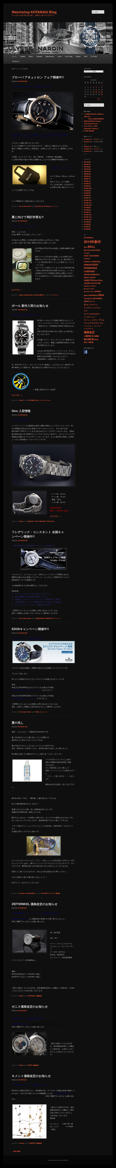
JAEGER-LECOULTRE (92, 283)
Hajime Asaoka (89, 277)
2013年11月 (88, 217)
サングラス (51, 893)
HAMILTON (89, 280)
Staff (85, 56)
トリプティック (89, 317)
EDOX (37, 712)
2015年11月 (88, 203)
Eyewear (39, 56)
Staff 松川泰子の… (40, 295)
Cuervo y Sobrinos (92, 261)
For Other (94, 56)
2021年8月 (87, 162)
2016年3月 (87, 195)
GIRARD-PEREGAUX (91, 274)
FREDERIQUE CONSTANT (43, 618)
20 (96, 92)
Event (60, 56)
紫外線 (58, 893)
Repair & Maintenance (26, 295)
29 (102, 94)
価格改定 (39, 996)
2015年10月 (88, 205)
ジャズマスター (96, 308)
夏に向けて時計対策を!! (28, 217)
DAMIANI (88, 264)
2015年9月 (87, 207)
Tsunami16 (88, 298)
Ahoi (85, 247)
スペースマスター (45, 400)
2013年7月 (87, 227)
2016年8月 (87, 191)
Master (78, 56)
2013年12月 (88, 215)
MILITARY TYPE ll (33, 521)
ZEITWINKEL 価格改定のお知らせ (35, 904)
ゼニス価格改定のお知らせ (30, 1006)
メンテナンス (54, 295)
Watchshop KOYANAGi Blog (34, 11)
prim (86, 295)
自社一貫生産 (88, 342)
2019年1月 (87, 181)
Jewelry (22, 56)
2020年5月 (87, 174)
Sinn (53, 521)
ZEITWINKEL (32, 996)
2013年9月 (87, 222)
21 (99, 92)
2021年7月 (87, 164)
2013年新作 (31, 400)
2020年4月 (87, 176)
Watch (31, 56)
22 (102, 92)
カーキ (92, 301)
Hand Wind (98, 280)
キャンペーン (54, 206)
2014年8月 (87, 210)
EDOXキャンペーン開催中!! (30, 629)
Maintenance (50, 56)
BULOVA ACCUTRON (42, 206)
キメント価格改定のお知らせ (31, 1076)
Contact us (15, 61)
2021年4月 (87, 171)
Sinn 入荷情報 (21, 411)
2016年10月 (88, 188)
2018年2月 (87, 186)
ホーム (14, 56)
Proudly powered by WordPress (58, 1160)
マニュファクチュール (93, 322)
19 (93, 92)
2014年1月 (87, 212)
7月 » (99, 99)
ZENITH (30, 1065)
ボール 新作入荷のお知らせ (30, 305)
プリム (101, 319)
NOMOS (98, 291)
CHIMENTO (32, 1143)
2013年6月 (87, 229)
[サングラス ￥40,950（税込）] (43, 846)
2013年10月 (88, 219)
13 (96, 90)
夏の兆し (18, 722)
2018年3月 (87, 183)
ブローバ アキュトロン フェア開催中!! (38, 77)
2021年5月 (87, 169)
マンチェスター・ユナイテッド (92, 326)
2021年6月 (87, 167)
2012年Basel (88, 237)
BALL (37, 400)
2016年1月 (87, 198)
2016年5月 (87, 193)
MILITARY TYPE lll (45, 521)
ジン (86, 310)
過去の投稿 (16, 1151)
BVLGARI (44, 893)
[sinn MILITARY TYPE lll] (43, 465)
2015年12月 (88, 200)
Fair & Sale (68, 56)
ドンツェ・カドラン (91, 320)
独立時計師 (89, 339)
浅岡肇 (96, 336)
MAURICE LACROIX (89, 286)
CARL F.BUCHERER (91, 256)
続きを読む (17, 289)
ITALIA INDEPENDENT (94, 119)
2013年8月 (87, 224)
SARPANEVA (93, 295)
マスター (97, 139)
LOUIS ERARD (89, 131)
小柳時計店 (88, 336)
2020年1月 (87, 179)
